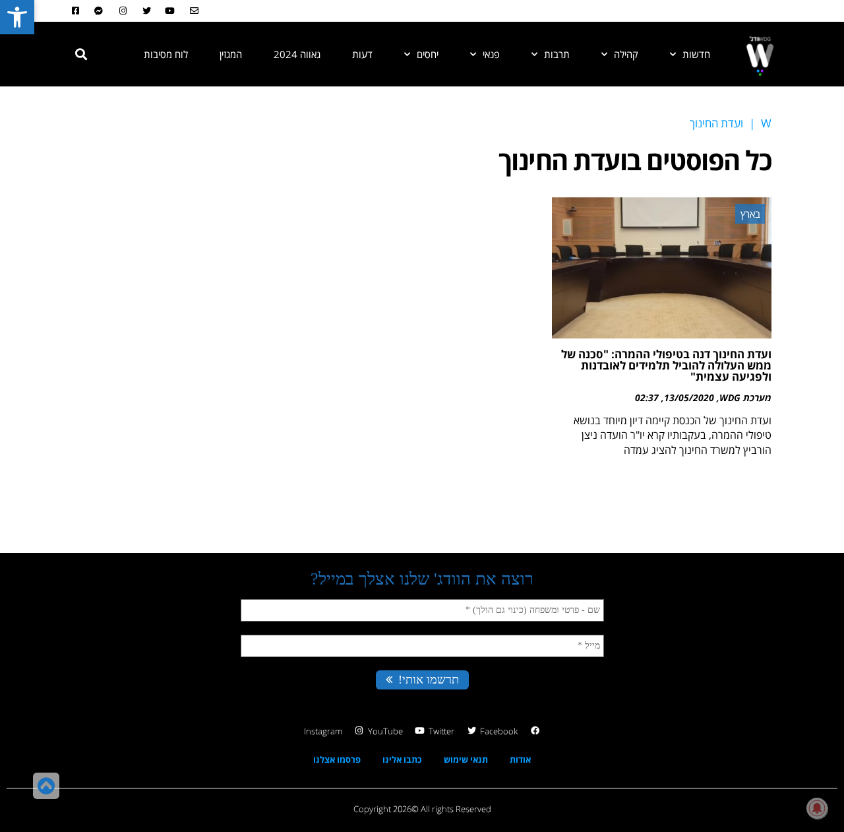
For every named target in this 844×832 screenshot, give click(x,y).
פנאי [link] (491, 54)
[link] (17, 17)
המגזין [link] (231, 54)
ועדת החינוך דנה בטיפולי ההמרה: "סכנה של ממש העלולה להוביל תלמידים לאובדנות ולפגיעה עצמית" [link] (666, 365)
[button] (81, 54)
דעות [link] (362, 54)
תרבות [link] (557, 54)
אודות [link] (520, 759)
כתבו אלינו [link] (402, 759)
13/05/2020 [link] (689, 397)
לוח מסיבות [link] (166, 54)
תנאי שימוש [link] (466, 759)
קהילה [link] (626, 54)
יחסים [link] (427, 54)
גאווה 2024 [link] (297, 54)
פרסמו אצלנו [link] (337, 759)
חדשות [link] (696, 54)
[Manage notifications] (817, 808)
